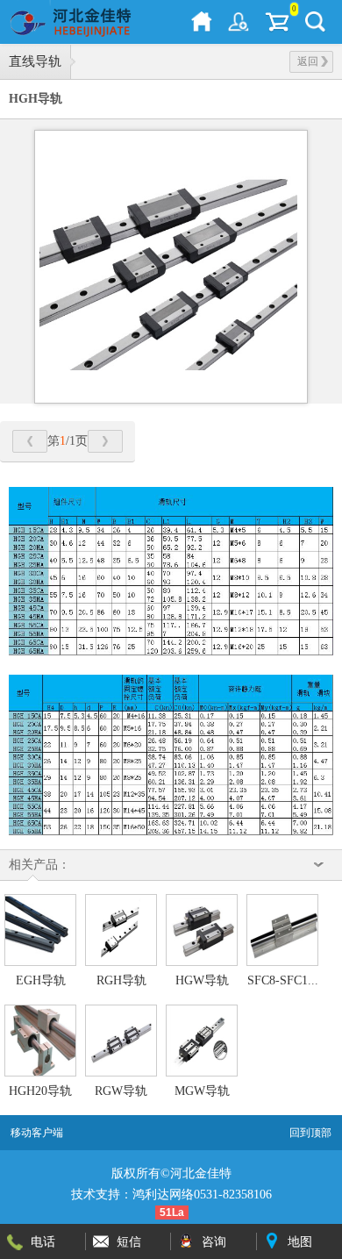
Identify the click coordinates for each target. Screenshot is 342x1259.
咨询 (214, 1241)
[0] (277, 21)
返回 (307, 61)
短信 (129, 1241)
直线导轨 (35, 61)
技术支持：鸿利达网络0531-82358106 (171, 1194)
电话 (43, 1241)
